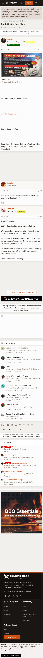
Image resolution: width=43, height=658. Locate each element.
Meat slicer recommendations (17, 348)
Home (6, 606)
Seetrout (9, 388)
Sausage (7, 451)
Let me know (34, 14)
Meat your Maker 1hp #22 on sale (18, 386)
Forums (6, 610)
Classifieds (26, 620)
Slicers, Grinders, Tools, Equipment (25, 350)
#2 (41, 191)
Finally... (9, 367)
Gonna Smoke (10, 360)
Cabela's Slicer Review (14, 357)
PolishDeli (9, 350)
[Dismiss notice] (40, 9)
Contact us (7, 614)
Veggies (7, 476)
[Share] (38, 49)
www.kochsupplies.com (10, 114)
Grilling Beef (8, 484)
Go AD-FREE (12, 637)
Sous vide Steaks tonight (13, 480)
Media (25, 610)
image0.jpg (6, 79)
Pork (16, 416)
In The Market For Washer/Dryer (18, 395)
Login (5, 629)
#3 (41, 216)
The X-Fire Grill (10, 455)
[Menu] (2, 3)
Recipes (25, 606)
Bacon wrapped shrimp (20, 463)
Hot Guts (15, 446)
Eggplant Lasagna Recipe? (14, 471)
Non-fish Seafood (10, 468)
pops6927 (6, 27)
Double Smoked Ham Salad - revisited (20, 414)
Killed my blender (12, 404)
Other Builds (8, 459)
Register (6, 633)
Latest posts (6, 442)
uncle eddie (10, 416)
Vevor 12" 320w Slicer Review (17, 376)
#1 (41, 49)
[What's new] (36, 3)
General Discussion (21, 397)
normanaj (9, 407)
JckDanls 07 (10, 397)
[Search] (40, 3)
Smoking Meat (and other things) (29, 615)
